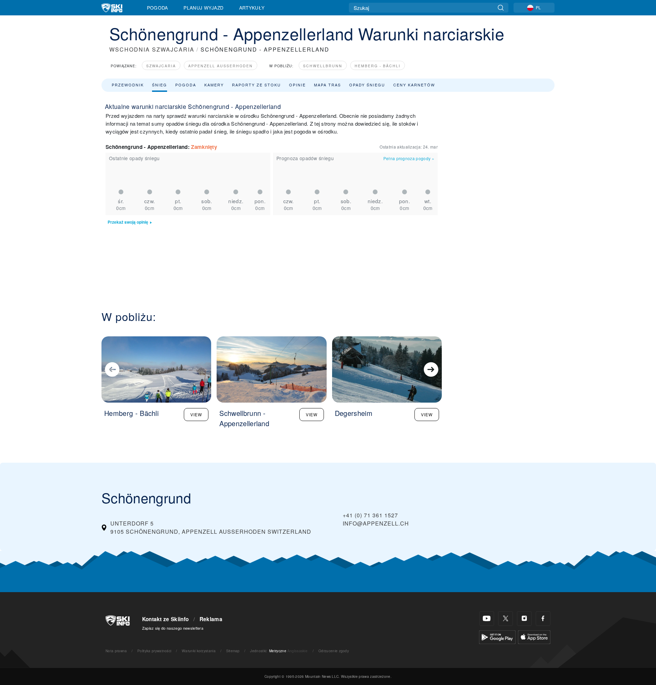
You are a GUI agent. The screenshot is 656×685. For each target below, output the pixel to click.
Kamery (214, 84)
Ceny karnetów (414, 84)
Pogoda (157, 7)
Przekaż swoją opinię (128, 222)
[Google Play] (497, 636)
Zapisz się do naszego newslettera (173, 628)
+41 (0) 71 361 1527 (370, 515)
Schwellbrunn (322, 65)
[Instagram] (524, 618)
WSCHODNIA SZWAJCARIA (151, 49)
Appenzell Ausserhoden (220, 65)
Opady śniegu (367, 84)
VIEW (196, 414)
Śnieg (159, 84)
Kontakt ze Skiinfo (165, 619)
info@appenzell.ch (376, 523)
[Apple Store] (534, 636)
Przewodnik (128, 84)
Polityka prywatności (154, 650)
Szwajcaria (161, 65)
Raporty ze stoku (256, 84)
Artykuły (252, 7)
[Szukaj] (500, 8)
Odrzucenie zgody (333, 650)
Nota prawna (116, 650)
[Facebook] (543, 618)
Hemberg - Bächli (377, 65)
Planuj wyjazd (203, 7)
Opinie (297, 84)
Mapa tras (327, 84)
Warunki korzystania (199, 650)
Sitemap (233, 650)
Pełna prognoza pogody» (408, 158)
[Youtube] (486, 618)
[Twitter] (505, 618)
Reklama (211, 619)
